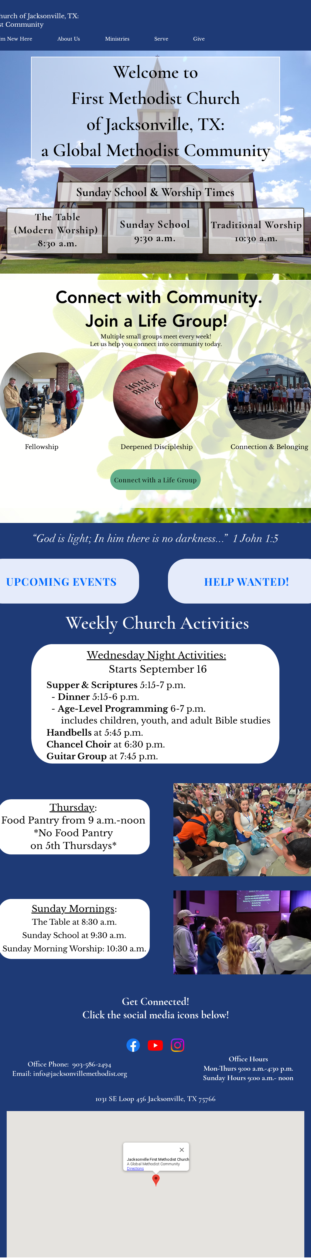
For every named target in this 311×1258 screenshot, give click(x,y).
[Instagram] (177, 1045)
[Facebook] (133, 1045)
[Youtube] (155, 1045)
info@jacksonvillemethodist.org (80, 1073)
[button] (68, 39)
